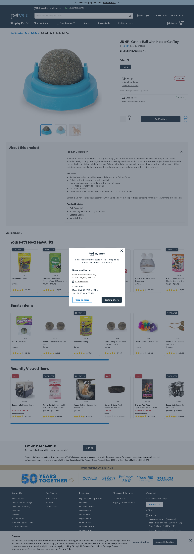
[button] (122, 250)
